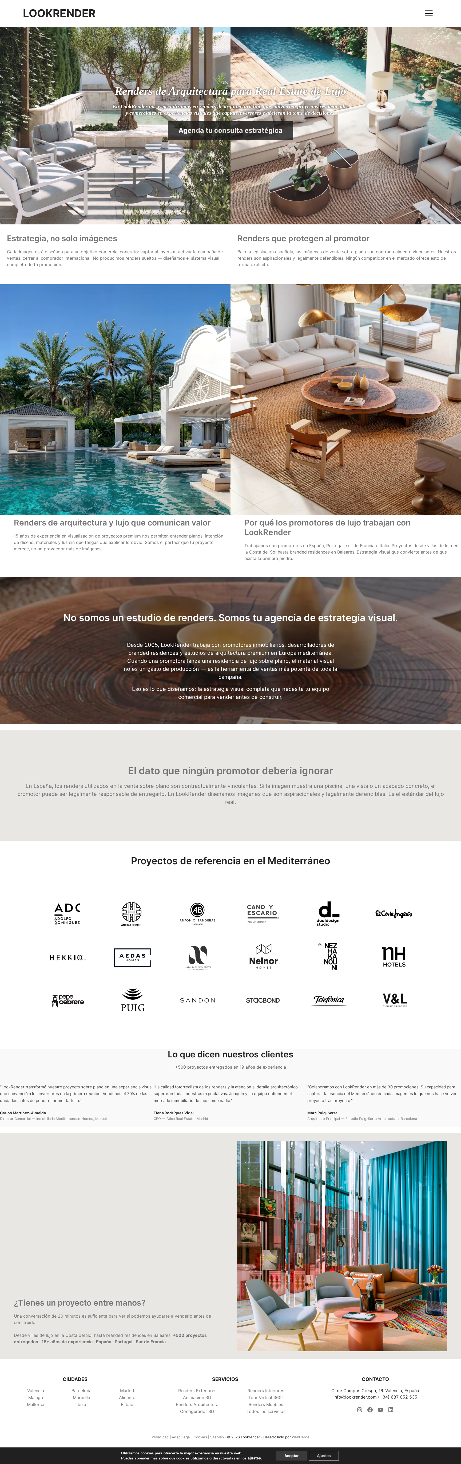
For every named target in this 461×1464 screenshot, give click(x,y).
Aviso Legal (181, 1437)
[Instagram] (359, 1411)
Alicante (127, 1397)
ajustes (254, 1458)
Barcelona (81, 1390)
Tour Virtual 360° (265, 1397)
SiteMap (217, 1437)
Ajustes (324, 1455)
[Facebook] (370, 1411)
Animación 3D (197, 1397)
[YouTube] (380, 1411)
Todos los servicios (266, 1411)
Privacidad (160, 1437)
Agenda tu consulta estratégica (230, 130)
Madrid (127, 1390)
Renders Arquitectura (197, 1404)
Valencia (35, 1390)
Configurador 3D (197, 1411)
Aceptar (291, 1455)
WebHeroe (300, 1437)
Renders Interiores (266, 1390)
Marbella (81, 1397)
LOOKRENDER (59, 13)
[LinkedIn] (391, 1411)
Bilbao (127, 1404)
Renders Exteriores (197, 1390)
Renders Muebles (266, 1404)
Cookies (200, 1437)
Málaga (35, 1397)
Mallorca (35, 1404)
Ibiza (81, 1404)
